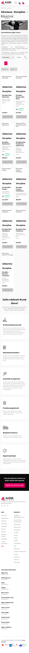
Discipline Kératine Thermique (5, 273)
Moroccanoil (17, 527)
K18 (15, 546)
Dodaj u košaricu (7, 117)
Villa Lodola (17, 524)
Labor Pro (16, 559)
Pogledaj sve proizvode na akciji (14, 485)
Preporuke (4, 526)
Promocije (4, 523)
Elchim (16, 535)
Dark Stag (16, 562)
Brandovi (3, 521)
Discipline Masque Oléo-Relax (20, 97)
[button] (26, 2)
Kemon (16, 538)
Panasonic (17, 557)
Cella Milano (17, 543)
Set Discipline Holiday (6, 188)
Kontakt (3, 532)
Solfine (16, 540)
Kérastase (7, 87)
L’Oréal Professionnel (20, 551)
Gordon (16, 554)
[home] (6, 3)
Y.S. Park (16, 532)
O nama (3, 529)
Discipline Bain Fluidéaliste (7, 230)
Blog (2, 546)
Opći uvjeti (4, 539)
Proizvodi (3, 515)
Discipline (6, 91)
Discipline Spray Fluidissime (21, 230)
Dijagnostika (4, 518)
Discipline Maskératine (6, 143)
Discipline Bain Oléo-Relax (7, 96)
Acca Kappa (17, 530)
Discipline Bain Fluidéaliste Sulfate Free (20, 144)
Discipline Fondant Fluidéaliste (20, 189)
